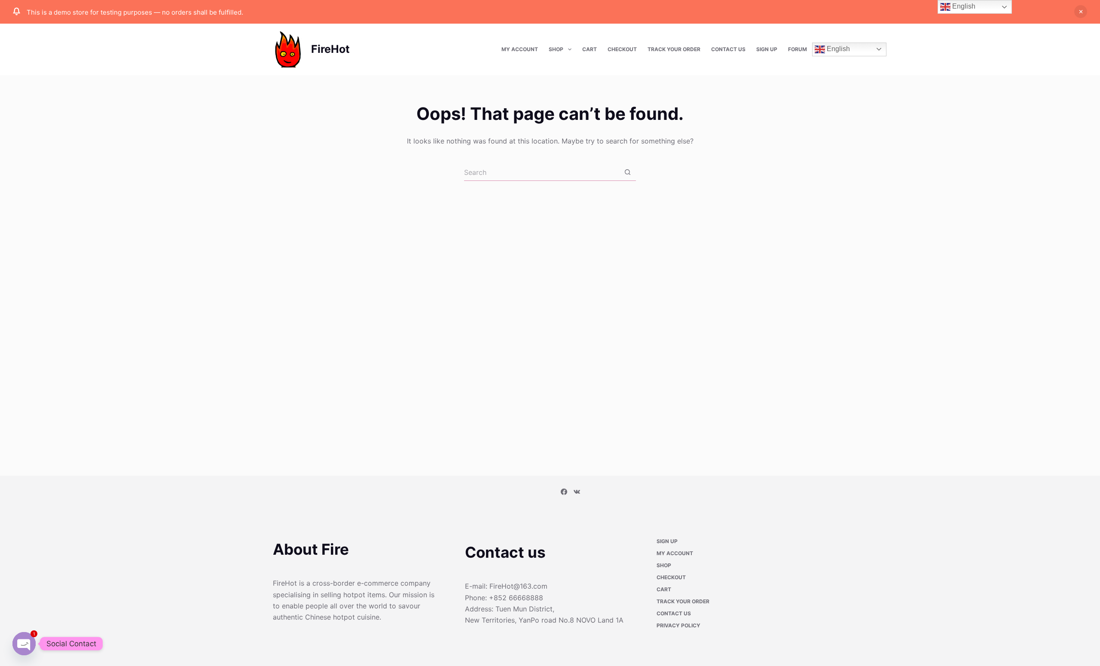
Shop (556, 49)
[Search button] (627, 172)
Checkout (622, 49)
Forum (797, 49)
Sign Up (766, 49)
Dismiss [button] (1080, 11)
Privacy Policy (678, 626)
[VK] (577, 492)
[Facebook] (564, 492)
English (837, 48)
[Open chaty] (24, 643)
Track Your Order (674, 49)
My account (519, 49)
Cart (589, 49)
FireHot (330, 49)
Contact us (728, 49)
